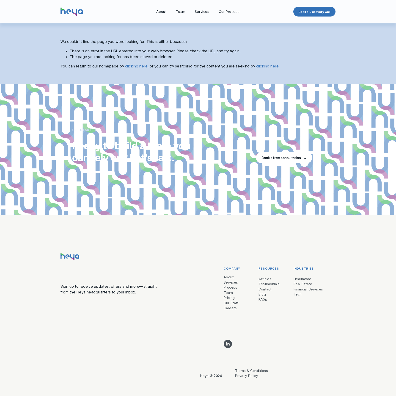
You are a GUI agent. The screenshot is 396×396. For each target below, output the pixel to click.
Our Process (229, 11)
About (161, 11)
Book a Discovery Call (314, 12)
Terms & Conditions (251, 370)
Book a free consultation (281, 158)
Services (202, 11)
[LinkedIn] (228, 344)
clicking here (136, 66)
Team (180, 11)
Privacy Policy (246, 376)
